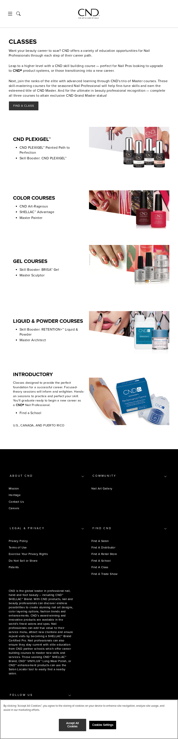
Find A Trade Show (104, 574)
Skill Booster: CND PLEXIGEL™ (43, 158)
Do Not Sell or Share (23, 561)
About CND (21, 476)
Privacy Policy (18, 541)
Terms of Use (18, 547)
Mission (14, 488)
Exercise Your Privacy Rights (28, 554)
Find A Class (23, 106)
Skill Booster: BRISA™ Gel (39, 270)
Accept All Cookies (72, 724)
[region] (89, 719)
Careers (14, 508)
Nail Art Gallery (101, 488)
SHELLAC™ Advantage (37, 212)
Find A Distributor (103, 547)
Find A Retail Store (104, 554)
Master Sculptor (32, 275)
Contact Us (16, 502)
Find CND (102, 528)
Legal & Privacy (27, 528)
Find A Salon (100, 541)
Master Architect (33, 340)
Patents (14, 567)
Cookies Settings (102, 725)
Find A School (101, 561)
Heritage (15, 495)
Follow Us (21, 695)
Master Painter (31, 218)
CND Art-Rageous (34, 206)
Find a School (30, 413)
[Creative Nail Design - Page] (89, 14)
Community (104, 476)
